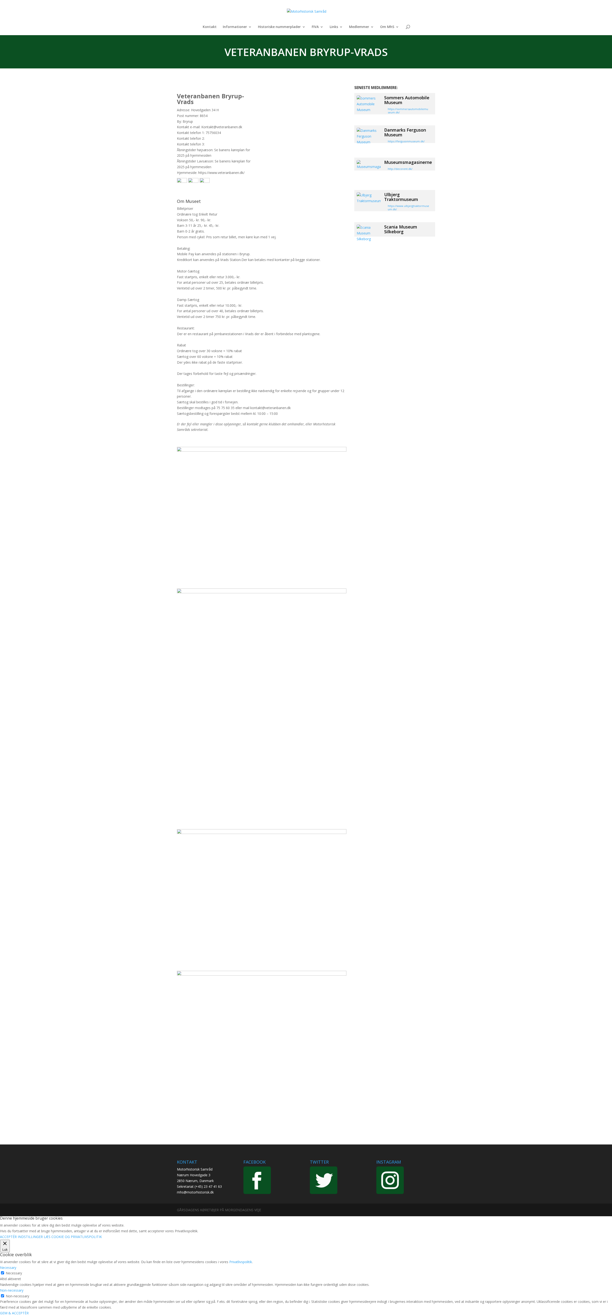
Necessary (14, 1273)
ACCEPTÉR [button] (8, 1236)
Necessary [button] (8, 1267)
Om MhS (387, 27)
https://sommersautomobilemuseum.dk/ (408, 110)
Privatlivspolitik (240, 1262)
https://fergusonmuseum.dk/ (406, 141)
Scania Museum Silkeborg (400, 229)
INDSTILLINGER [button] (30, 1236)
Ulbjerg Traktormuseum (401, 197)
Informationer (235, 27)
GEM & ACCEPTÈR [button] (14, 1313)
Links (334, 27)
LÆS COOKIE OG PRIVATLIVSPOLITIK (73, 1236)
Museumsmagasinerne (408, 162)
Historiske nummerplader (279, 27)
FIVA (315, 27)
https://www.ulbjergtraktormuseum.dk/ (408, 207)
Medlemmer (359, 27)
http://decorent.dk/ (400, 169)
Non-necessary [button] (11, 1290)
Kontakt (210, 27)
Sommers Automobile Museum (406, 100)
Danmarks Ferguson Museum (405, 132)
